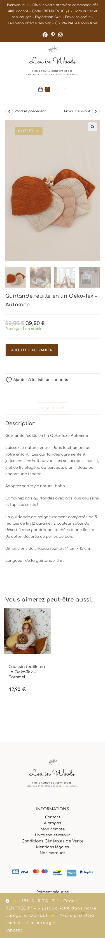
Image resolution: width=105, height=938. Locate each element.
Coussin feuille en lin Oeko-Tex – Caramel (26, 672)
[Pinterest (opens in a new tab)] (53, 34)
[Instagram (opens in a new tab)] (60, 34)
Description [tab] (52, 408)
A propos (52, 823)
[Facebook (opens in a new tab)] (45, 34)
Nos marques (52, 853)
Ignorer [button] (14, 930)
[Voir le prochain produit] (96, 111)
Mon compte (53, 829)
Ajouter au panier (32, 350)
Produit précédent (30, 111)
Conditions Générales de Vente (53, 841)
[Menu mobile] (65, 89)
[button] (92, 126)
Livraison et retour (52, 835)
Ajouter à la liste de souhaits (40, 380)
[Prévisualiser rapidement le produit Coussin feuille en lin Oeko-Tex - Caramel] (47, 617)
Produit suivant (77, 111)
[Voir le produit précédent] (9, 111)
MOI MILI (15, 662)
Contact (52, 817)
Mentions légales (52, 847)
